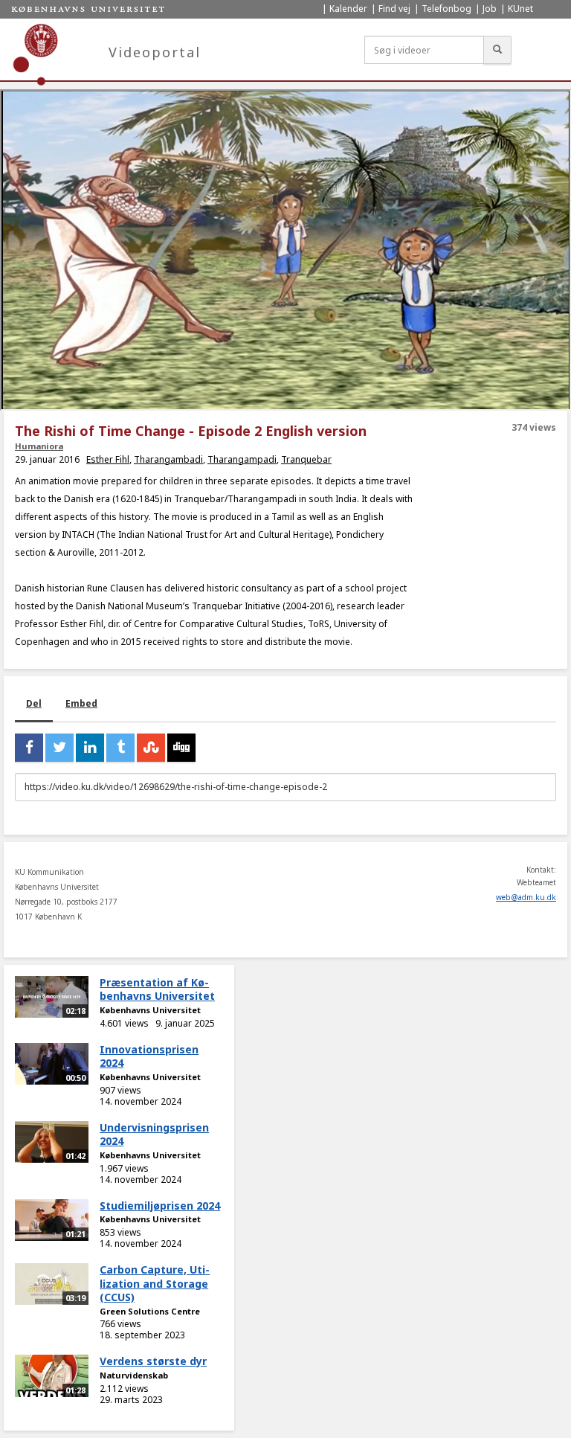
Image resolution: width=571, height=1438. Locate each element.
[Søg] (497, 50)
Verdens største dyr (153, 1361)
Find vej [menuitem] (394, 8)
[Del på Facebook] (29, 748)
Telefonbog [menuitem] (446, 8)
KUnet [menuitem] (520, 8)
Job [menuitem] (490, 8)
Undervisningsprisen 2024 (154, 1134)
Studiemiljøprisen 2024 (160, 1205)
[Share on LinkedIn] (90, 748)
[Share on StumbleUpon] (151, 748)
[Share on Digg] (181, 748)
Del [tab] (34, 703)
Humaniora (39, 446)
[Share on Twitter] (59, 748)
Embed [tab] (81, 703)
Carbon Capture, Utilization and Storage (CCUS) (155, 1283)
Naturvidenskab (134, 1375)
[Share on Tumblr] (120, 748)
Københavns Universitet (150, 1009)
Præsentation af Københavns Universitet (157, 989)
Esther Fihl (107, 459)
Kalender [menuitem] (348, 8)
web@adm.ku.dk (526, 897)
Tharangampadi (242, 459)
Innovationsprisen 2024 (149, 1056)
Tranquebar (306, 459)
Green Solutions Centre (150, 1311)
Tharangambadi (168, 459)
